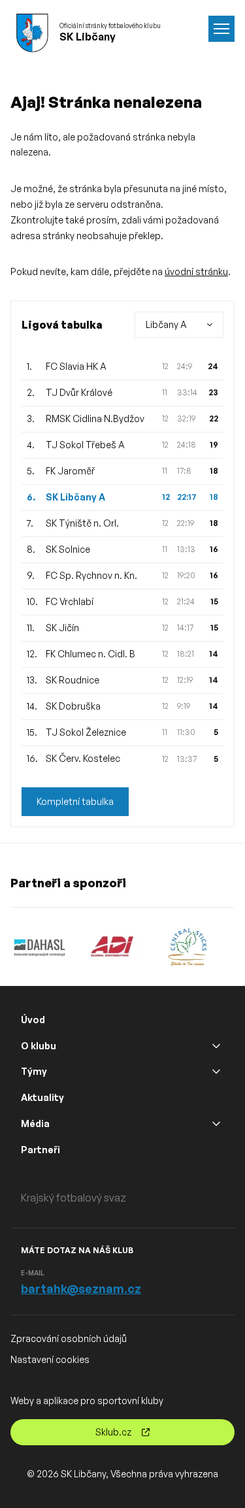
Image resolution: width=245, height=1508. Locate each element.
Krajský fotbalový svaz (73, 1197)
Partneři (40, 1149)
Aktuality (42, 1097)
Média (35, 1123)
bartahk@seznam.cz (81, 1288)
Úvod (33, 1019)
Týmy (34, 1071)
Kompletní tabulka (75, 801)
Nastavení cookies (50, 1359)
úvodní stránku (196, 271)
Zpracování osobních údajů (68, 1338)
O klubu (38, 1045)
